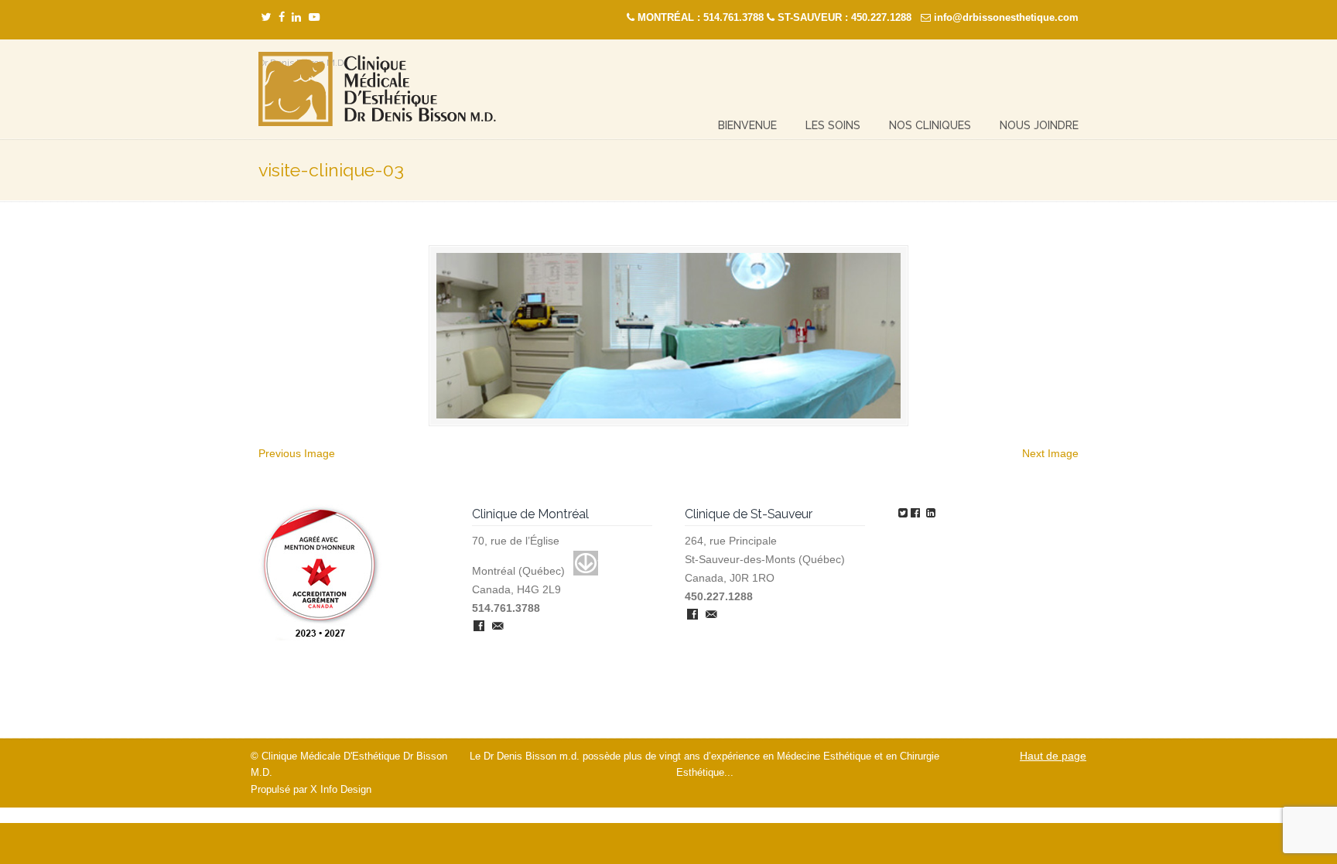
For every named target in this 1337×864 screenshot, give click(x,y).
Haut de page (1053, 756)
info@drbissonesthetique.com (1006, 17)
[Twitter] (265, 17)
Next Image (1050, 453)
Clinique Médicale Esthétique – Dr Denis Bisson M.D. (377, 89)
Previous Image (296, 453)
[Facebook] (281, 17)
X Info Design (340, 789)
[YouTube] (314, 17)
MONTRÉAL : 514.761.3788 (701, 17)
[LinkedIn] (296, 17)
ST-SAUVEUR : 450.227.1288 (844, 17)
